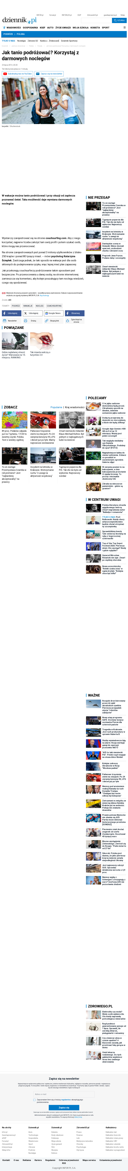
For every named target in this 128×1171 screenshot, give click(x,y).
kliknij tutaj (78, 1117)
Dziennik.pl (33, 1127)
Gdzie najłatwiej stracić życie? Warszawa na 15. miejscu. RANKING (14, 355)
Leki (78, 1138)
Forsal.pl (5, 1141)
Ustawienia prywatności (111, 1160)
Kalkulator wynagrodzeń (115, 1150)
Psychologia (81, 1147)
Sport (30, 1144)
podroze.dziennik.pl (18, 46)
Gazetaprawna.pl (9, 1135)
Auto (30, 1132)
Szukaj (121, 20)
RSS (64, 1163)
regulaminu (65, 1100)
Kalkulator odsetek (113, 1144)
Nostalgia (21, 41)
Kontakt (6, 1160)
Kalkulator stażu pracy (114, 1138)
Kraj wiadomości (74, 407)
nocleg (39, 306)
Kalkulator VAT (111, 1141)
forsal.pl (52, 15)
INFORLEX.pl (67, 15)
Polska (21, 34)
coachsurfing (54, 306)
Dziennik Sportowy (69, 41)
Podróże (8, 34)
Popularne (56, 407)
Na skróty (6, 1127)
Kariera (38, 1160)
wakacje (27, 306)
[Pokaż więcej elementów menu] (124, 27)
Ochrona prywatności (69, 1160)
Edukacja (55, 1138)
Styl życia (80, 1150)
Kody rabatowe (57, 1135)
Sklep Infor (6, 1150)
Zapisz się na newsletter (51, 74)
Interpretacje (7, 1147)
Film (53, 1147)
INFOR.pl (40, 15)
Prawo (79, 1132)
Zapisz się (64, 1107)
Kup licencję (44, 295)
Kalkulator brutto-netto (115, 1147)
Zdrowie (31, 1147)
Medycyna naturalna (84, 1141)
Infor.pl (4, 1132)
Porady (40, 46)
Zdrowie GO (33, 41)
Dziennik (5, 46)
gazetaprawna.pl (110, 15)
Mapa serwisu (89, 1160)
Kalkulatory (111, 1127)
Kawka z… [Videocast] (49, 41)
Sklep (122, 15)
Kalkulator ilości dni (113, 1135)
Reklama (27, 1160)
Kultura (54, 1153)
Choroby (79, 1144)
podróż (16, 306)
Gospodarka (33, 1138)
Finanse (79, 1135)
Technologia (33, 1135)
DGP (79, 15)
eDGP (4, 1138)
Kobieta (55, 1132)
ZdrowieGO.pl (92, 15)
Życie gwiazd (57, 1144)
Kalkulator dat (111, 1132)
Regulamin (50, 1160)
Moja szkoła (56, 1141)
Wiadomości (33, 1141)
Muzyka (55, 1150)
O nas (16, 1160)
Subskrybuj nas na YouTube (20, 74)
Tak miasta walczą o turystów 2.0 (40, 353)
